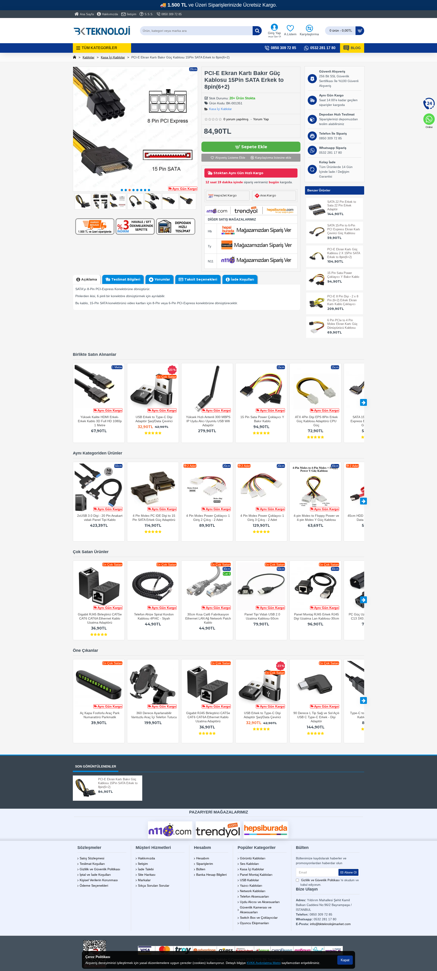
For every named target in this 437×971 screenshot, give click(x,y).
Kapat (345, 960)
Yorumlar (162, 279)
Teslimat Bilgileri (125, 279)
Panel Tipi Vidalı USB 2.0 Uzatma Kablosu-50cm (262, 616)
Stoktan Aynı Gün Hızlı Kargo (238, 173)
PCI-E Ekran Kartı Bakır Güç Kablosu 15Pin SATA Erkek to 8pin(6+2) (117, 783)
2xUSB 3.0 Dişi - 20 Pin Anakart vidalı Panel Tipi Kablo (99, 518)
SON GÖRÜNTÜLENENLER (95, 766)
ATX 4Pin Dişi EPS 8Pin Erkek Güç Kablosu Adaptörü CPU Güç (316, 421)
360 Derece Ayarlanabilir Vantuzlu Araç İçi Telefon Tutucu (154, 715)
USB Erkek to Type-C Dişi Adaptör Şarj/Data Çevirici (154, 419)
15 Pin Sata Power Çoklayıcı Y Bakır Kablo (343, 275)
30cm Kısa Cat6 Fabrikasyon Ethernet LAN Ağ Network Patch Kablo (208, 618)
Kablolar (88, 57)
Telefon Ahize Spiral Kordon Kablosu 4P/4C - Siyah (154, 616)
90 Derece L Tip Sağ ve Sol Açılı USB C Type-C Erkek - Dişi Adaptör (316, 717)
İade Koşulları (242, 279)
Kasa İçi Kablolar (113, 57)
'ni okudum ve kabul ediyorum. (329, 882)
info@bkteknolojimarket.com (330, 924)
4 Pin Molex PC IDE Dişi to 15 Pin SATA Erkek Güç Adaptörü (153, 518)
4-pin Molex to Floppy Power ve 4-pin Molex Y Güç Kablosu (316, 518)
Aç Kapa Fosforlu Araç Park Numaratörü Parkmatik (99, 715)
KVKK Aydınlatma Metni (264, 963)
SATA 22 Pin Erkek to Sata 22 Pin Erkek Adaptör (341, 205)
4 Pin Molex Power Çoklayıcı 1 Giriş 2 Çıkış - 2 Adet (208, 518)
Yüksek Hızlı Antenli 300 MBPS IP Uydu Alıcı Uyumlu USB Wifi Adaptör (208, 421)
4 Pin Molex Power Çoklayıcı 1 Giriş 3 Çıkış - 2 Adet (262, 518)
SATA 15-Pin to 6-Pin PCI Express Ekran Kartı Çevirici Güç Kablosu (343, 229)
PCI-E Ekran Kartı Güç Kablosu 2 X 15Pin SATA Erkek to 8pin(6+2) (343, 253)
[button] (122, 190)
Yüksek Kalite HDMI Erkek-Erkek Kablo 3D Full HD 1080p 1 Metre (100, 421)
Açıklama (89, 279)
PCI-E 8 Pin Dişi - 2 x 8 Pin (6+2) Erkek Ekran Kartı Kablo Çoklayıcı (342, 300)
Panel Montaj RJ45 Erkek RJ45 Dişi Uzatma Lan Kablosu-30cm (316, 616)
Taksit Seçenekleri (200, 279)
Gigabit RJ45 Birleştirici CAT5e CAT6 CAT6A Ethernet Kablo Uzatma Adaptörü (100, 618)
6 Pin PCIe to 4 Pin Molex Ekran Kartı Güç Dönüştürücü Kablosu (342, 324)
